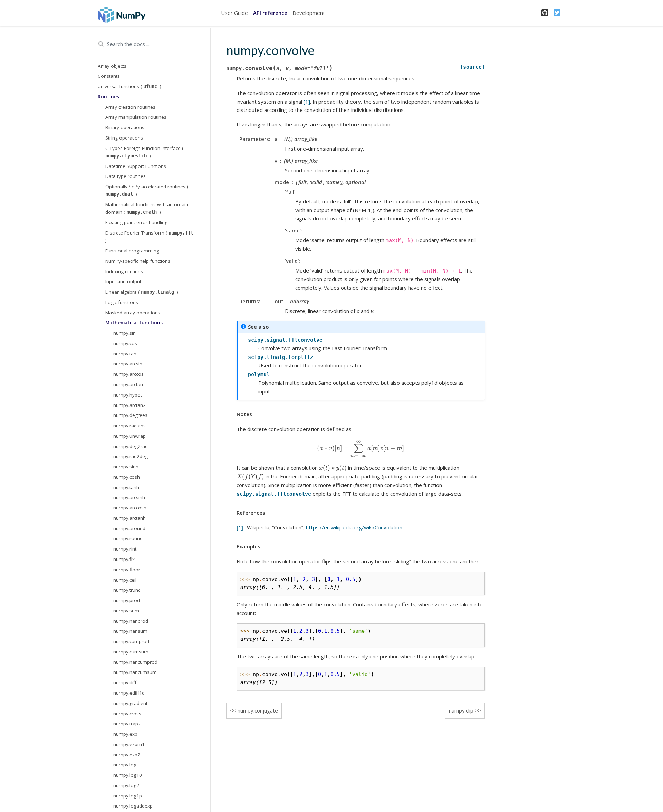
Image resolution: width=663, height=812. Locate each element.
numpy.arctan (128, 384)
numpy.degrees (130, 415)
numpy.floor (126, 569)
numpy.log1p (127, 796)
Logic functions (121, 302)
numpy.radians (129, 425)
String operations (124, 138)
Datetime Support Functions (135, 166)
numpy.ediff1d (129, 693)
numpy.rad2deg (130, 456)
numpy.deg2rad (130, 446)
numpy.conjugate (258, 710)
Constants (109, 76)
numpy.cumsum (130, 652)
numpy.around (129, 528)
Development (308, 12)
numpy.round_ (129, 538)
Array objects (112, 66)
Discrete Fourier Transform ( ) (149, 236)
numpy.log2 (126, 785)
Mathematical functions (134, 322)
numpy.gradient (130, 703)
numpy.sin (124, 333)
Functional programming (132, 251)
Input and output (123, 281)
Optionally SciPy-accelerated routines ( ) (146, 190)
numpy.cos (125, 343)
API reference (270, 12)
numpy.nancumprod (135, 662)
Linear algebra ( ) (141, 292)
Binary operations (124, 127)
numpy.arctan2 (129, 405)
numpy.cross (127, 713)
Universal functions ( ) (129, 86)
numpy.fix (124, 559)
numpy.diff (124, 682)
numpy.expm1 (129, 744)
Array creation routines (130, 107)
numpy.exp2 (126, 755)
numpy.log (124, 765)
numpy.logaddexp (133, 806)
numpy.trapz (127, 723)
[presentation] (360, 448)
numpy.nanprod (130, 621)
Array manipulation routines (135, 117)
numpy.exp (125, 734)
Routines (108, 97)
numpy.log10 (127, 775)
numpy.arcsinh (129, 497)
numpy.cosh (126, 477)
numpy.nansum (130, 631)
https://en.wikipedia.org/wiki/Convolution (354, 527)
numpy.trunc (126, 590)
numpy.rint (124, 549)
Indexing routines (124, 271)
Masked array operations (132, 312)
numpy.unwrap (129, 436)
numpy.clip (461, 710)
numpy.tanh (126, 487)
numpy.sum (126, 611)
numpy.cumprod (131, 641)
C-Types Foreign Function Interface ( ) (144, 152)
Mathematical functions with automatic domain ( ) (147, 208)
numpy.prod (126, 600)
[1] (307, 101)
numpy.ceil (124, 580)
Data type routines (125, 176)
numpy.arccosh (129, 508)
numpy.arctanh (129, 518)
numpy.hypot (127, 395)
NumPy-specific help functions (137, 261)
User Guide (234, 12)
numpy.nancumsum (135, 672)
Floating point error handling (136, 222)
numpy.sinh (125, 467)
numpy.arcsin (127, 364)
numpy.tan (124, 354)
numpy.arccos (128, 374)
